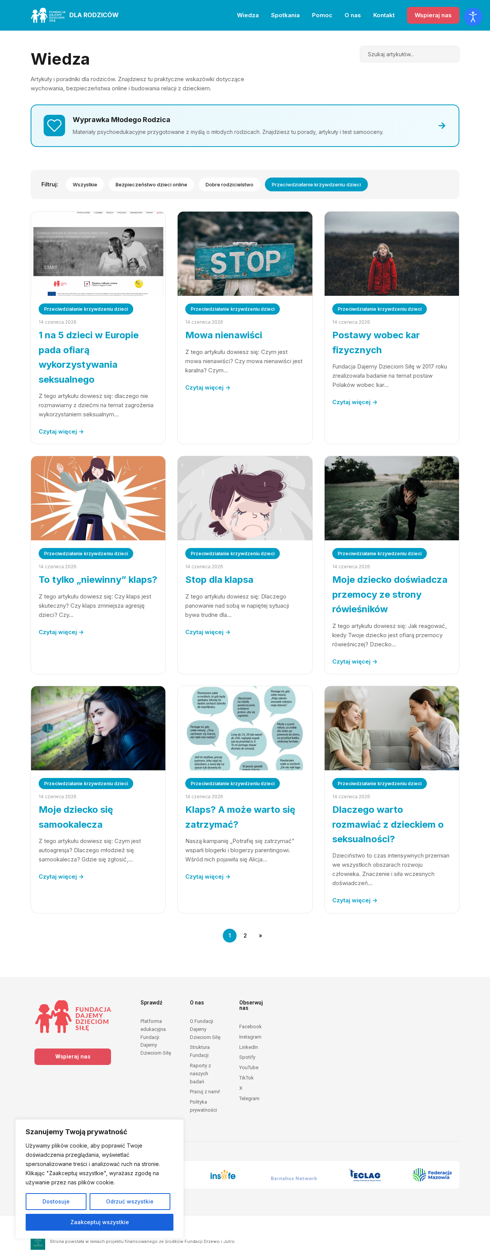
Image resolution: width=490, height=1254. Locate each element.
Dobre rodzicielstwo (229, 184)
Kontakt (384, 15)
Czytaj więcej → (61, 431)
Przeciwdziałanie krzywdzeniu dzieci (316, 184)
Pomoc (322, 15)
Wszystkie (85, 184)
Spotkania (285, 15)
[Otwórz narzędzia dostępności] (473, 17)
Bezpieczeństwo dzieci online (151, 184)
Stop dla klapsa (219, 579)
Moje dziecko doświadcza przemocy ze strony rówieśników (390, 594)
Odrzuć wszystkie (130, 1201)
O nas (353, 15)
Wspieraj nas (433, 15)
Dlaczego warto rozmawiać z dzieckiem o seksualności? (388, 824)
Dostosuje (56, 1201)
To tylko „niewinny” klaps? (98, 579)
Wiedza (248, 15)
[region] (99, 1179)
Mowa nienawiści (223, 335)
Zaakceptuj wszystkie (99, 1222)
